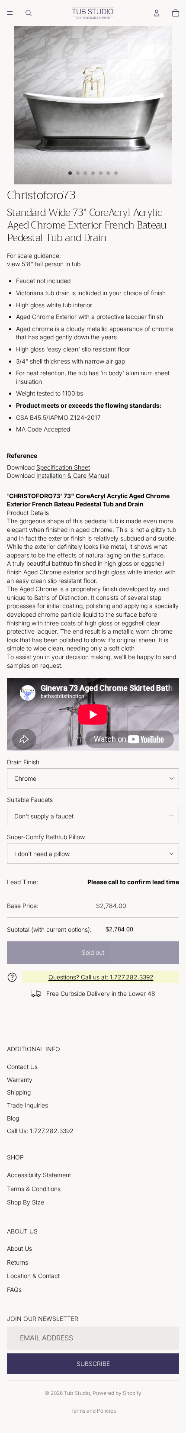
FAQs (14, 1289)
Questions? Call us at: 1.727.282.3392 (101, 977)
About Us (19, 1248)
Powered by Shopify (117, 1393)
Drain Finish (23, 762)
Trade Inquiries (27, 1105)
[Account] (156, 13)
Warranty (19, 1079)
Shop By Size (25, 1202)
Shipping (19, 1092)
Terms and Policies (93, 1410)
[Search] (28, 13)
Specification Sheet (63, 467)
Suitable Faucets (30, 799)
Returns (17, 1262)
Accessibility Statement (39, 1175)
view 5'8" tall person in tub (43, 263)
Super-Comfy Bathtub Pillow (46, 836)
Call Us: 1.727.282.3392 (40, 1130)
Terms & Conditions (34, 1188)
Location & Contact (33, 1275)
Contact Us (22, 1066)
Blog (13, 1118)
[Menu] (10, 13)
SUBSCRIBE (93, 1363)
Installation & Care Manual (72, 475)
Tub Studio (77, 1393)
